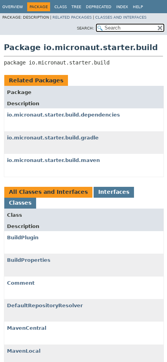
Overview (12, 7)
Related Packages (72, 17)
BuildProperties (28, 260)
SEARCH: (85, 28)
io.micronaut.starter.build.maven (53, 160)
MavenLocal (23, 351)
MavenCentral (26, 328)
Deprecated (98, 7)
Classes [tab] (20, 203)
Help (138, 7)
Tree (76, 7)
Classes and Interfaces (120, 17)
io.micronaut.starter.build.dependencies (63, 115)
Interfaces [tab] (113, 192)
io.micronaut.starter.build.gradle (53, 138)
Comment (21, 283)
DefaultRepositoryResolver (45, 305)
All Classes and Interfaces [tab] (48, 192)
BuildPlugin (22, 237)
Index (122, 7)
